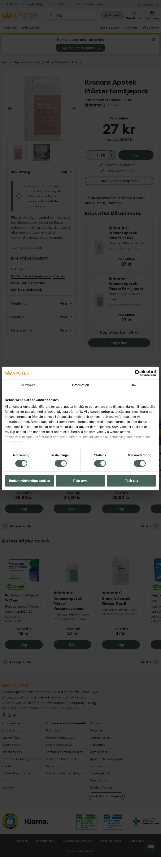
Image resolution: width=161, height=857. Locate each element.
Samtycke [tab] (28, 385)
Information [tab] (80, 385)
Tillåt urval (80, 481)
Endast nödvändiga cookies (29, 481)
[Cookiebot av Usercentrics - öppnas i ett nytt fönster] (137, 373)
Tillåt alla (131, 481)
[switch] (61, 463)
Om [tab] (133, 385)
